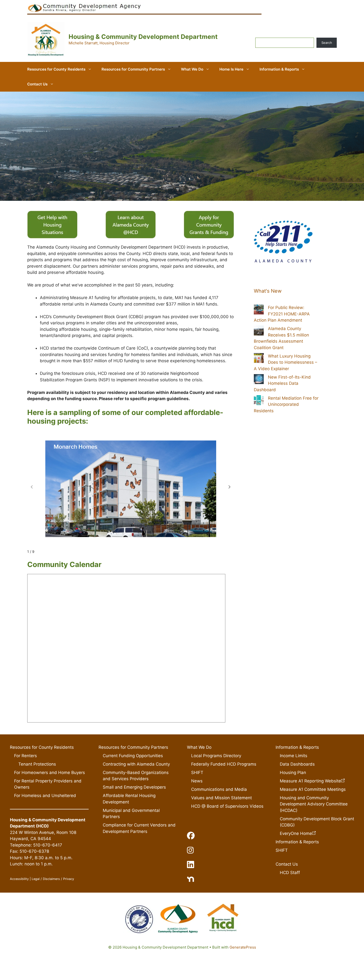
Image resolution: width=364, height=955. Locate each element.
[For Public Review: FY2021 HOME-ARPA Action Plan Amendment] (259, 310)
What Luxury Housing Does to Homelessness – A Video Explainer (285, 362)
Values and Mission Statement (221, 797)
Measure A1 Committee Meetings (313, 789)
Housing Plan (293, 772)
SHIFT (197, 772)
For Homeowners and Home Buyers (49, 772)
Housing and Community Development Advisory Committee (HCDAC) (314, 804)
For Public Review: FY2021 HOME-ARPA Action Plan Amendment (282, 314)
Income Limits (293, 755)
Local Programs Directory (216, 755)
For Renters (25, 755)
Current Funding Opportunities (133, 755)
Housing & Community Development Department (143, 36)
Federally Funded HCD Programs (223, 764)
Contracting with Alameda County (136, 764)
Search (326, 43)
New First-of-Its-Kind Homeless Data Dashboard (282, 383)
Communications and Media (219, 789)
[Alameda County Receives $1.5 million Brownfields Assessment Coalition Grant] (259, 331)
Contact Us (37, 84)
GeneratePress (243, 947)
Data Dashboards (297, 764)
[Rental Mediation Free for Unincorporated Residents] (259, 401)
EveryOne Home (296, 833)
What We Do (192, 69)
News (197, 780)
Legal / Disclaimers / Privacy (53, 879)
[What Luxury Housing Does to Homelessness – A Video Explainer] (259, 359)
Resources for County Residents (56, 69)
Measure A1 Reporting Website (310, 780)
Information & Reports (279, 69)
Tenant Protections (37, 764)
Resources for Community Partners (133, 69)
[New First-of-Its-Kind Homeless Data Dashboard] (259, 380)
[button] (229, 487)
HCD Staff (290, 872)
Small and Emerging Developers (134, 787)
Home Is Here (231, 69)
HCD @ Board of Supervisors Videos (227, 806)
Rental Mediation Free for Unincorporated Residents (286, 404)
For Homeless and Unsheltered (45, 795)
